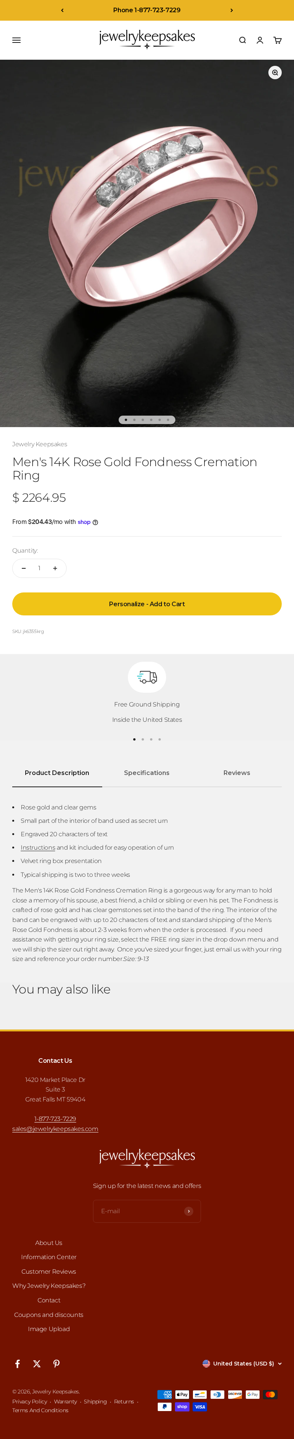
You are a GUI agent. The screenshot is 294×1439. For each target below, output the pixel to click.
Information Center (49, 1257)
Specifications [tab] (147, 773)
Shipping (95, 1401)
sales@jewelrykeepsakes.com (55, 1128)
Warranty (65, 1401)
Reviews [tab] (237, 773)
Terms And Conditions (40, 1410)
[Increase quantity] (55, 568)
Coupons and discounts (48, 1314)
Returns (124, 1401)
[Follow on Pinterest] (56, 1364)
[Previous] (62, 10)
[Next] (231, 10)
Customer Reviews (48, 1271)
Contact (49, 1300)
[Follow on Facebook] (17, 1364)
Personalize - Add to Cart (147, 604)
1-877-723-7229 (55, 1118)
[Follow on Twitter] (37, 1364)
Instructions (38, 847)
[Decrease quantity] (24, 568)
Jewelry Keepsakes (39, 444)
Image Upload (49, 1329)
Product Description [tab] (57, 773)
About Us (48, 1242)
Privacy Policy (29, 1401)
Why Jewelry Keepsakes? (48, 1285)
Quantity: (25, 550)
